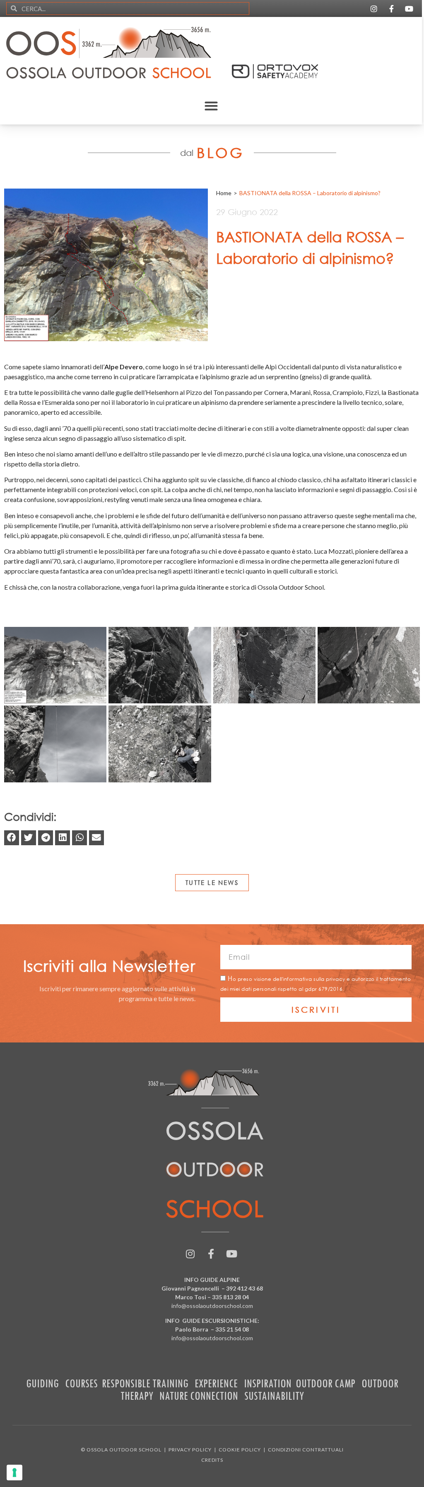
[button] (211, 105)
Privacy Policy (190, 1449)
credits (212, 1460)
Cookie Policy (240, 1449)
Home (223, 192)
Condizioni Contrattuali (306, 1449)
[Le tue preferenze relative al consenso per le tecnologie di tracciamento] (14, 1472)
